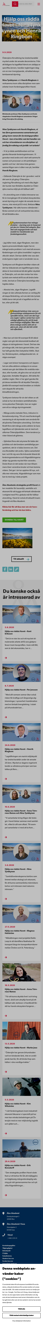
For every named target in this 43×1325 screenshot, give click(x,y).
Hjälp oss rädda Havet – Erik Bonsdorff (18, 1167)
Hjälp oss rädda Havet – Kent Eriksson (18, 632)
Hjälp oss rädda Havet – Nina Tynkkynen (18, 870)
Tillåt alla (21, 1309)
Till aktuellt (18, 559)
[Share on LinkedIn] (10, 569)
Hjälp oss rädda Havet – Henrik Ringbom (19, 750)
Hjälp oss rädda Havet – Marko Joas (21, 1048)
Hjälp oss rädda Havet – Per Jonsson (21, 690)
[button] (16, 569)
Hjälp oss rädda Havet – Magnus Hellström (19, 932)
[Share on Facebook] (4, 569)
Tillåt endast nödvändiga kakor (21, 1315)
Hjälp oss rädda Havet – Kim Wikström (18, 1105)
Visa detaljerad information (21, 1321)
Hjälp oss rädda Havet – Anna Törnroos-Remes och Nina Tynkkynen (21, 812)
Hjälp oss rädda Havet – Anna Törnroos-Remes (21, 990)
